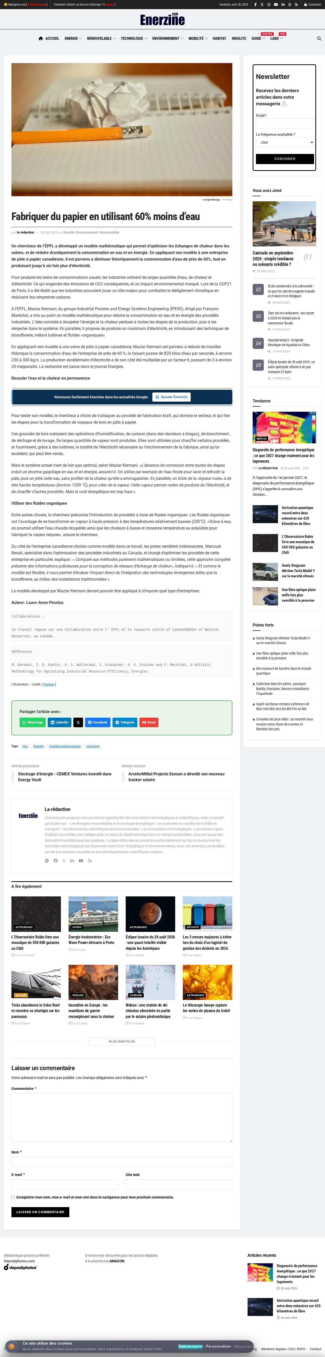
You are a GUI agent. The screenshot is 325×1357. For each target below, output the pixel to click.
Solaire (20, 995)
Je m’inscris (295, 1342)
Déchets (193, 927)
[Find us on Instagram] (268, 4)
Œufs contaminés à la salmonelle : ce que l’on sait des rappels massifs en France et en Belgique (291, 291)
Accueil (52, 38)
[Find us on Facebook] (255, 4)
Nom (16, 1152)
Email (150, 722)
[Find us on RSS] (296, 4)
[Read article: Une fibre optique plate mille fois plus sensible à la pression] (265, 596)
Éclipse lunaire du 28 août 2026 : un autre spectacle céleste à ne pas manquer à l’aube (291, 367)
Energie (71, 38)
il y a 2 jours (136, 955)
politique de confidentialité (145, 1351)
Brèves (262, 438)
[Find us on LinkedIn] (283, 4)
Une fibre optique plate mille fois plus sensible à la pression (299, 595)
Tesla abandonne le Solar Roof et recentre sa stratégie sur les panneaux (35, 1011)
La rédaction (25, 232)
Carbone (136, 995)
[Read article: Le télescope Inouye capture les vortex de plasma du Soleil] (207, 982)
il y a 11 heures (24, 955)
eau (25, 746)
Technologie (132, 38)
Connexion (314, 4)
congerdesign (211, 199)
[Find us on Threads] (289, 4)
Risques (78, 995)
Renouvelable (99, 38)
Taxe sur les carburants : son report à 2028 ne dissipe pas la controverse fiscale (291, 318)
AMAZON (116, 1261)
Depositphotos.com (19, 1261)
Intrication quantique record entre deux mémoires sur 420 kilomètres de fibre (299, 1305)
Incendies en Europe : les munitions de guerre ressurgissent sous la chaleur (91, 1011)
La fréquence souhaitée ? (275, 134)
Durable (69, 232)
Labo (276, 38)
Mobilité (196, 38)
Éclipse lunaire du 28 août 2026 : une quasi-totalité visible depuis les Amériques (150, 943)
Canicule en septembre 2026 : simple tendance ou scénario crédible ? (273, 258)
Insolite (239, 38)
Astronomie (24, 927)
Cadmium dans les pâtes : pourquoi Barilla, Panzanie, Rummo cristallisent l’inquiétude (282, 689)
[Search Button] (319, 38)
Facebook (99, 722)
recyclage (92, 746)
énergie (38, 746)
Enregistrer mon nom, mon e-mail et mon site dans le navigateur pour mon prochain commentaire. (95, 1197)
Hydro (77, 927)
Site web (133, 1175)
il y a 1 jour (78, 949)
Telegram (126, 722)
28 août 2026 (291, 468)
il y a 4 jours (136, 1023)
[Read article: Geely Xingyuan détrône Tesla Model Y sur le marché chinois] (265, 572)
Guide (258, 38)
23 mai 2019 (49, 232)
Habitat (219, 38)
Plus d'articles (122, 1041)
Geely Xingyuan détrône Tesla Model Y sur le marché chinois (298, 570)
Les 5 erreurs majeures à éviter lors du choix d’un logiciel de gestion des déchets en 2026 (207, 943)
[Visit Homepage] (162, 19)
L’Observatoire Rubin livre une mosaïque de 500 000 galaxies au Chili (35, 943)
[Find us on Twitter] (262, 4)
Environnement (165, 38)
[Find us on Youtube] (276, 4)
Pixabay (48, 684)
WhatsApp (34, 722)
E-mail (18, 1174)
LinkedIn (61, 722)
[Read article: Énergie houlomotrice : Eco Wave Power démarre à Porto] (93, 914)
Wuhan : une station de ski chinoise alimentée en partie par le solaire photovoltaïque (148, 1011)
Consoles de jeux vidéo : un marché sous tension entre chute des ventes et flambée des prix (284, 724)
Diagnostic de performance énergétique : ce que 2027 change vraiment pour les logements (284, 455)
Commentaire (24, 1088)
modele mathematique (64, 746)
